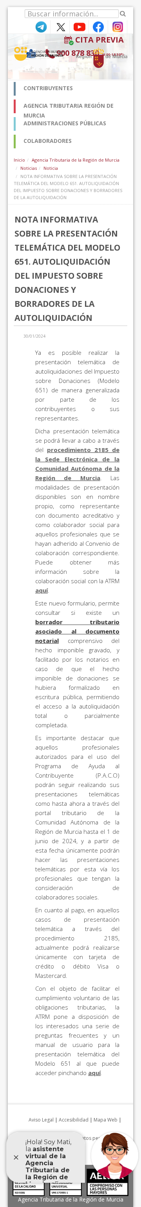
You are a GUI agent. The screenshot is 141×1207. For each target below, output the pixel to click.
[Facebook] (98, 26)
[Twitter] (60, 26)
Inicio (19, 160)
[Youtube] (79, 26)
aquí (41, 590)
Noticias (28, 168)
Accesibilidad (74, 1119)
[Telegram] (40, 26)
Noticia (50, 168)
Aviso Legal (41, 1119)
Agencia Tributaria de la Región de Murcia (75, 160)
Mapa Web (106, 1119)
